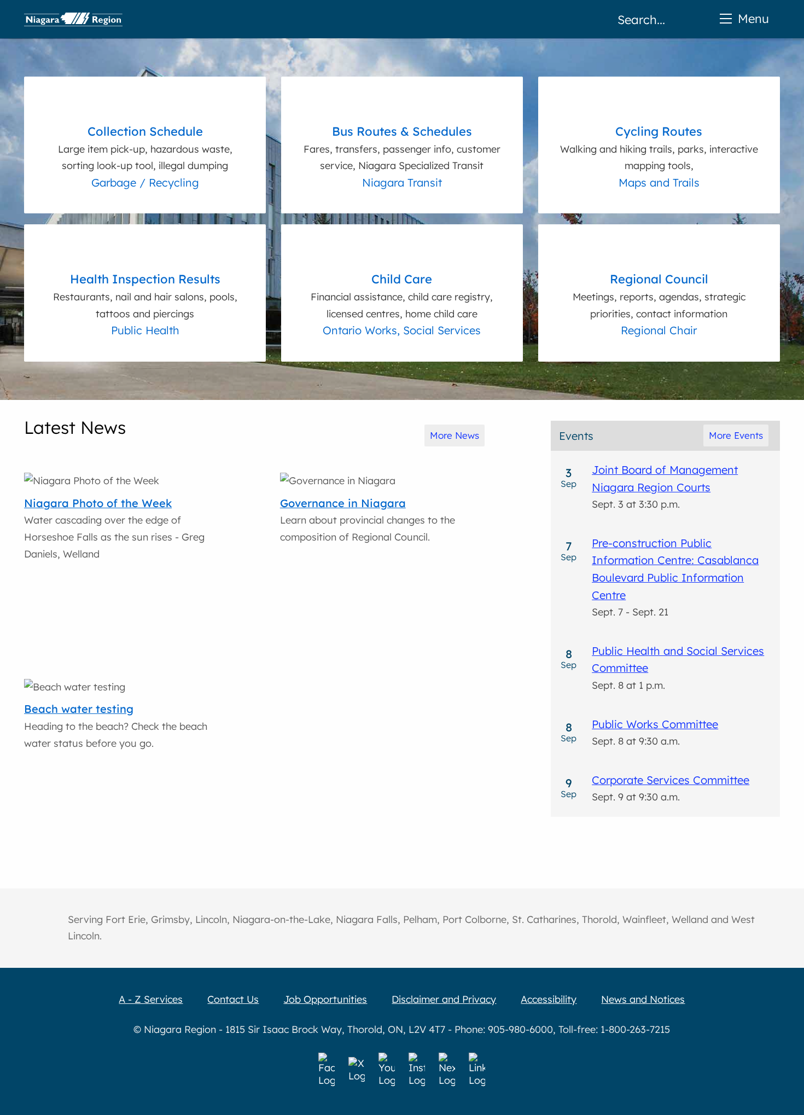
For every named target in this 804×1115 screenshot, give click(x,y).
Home (73, 19)
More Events (736, 435)
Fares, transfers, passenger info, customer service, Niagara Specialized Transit (402, 148)
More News (454, 435)
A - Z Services (151, 999)
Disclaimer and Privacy (444, 999)
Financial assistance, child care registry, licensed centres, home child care (402, 295)
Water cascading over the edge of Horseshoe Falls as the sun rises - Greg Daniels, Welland (114, 528)
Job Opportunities (325, 999)
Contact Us (233, 999)
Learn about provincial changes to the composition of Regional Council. (367, 519)
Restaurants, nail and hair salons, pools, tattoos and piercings (145, 295)
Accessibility (548, 999)
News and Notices (643, 999)
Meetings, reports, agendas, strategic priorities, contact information (659, 295)
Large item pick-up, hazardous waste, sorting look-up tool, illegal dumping (145, 148)
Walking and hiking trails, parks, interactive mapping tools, (659, 148)
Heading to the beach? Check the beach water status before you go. (115, 725)
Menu (753, 18)
